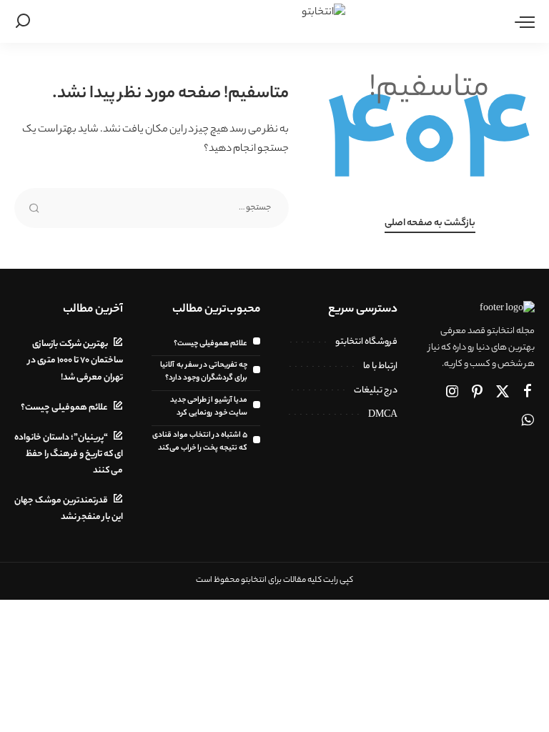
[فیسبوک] (527, 393)
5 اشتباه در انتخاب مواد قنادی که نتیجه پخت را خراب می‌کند (199, 442)
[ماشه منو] (521, 21)
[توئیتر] (502, 393)
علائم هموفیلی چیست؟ (210, 343)
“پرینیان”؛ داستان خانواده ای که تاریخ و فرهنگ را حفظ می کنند (68, 454)
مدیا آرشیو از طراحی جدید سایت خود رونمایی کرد (208, 407)
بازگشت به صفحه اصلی (430, 224)
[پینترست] (477, 393)
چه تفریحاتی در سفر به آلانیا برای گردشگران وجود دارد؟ (203, 372)
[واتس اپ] (527, 421)
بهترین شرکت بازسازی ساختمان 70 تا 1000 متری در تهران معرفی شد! (75, 361)
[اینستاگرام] (452, 393)
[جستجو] (22, 21)
